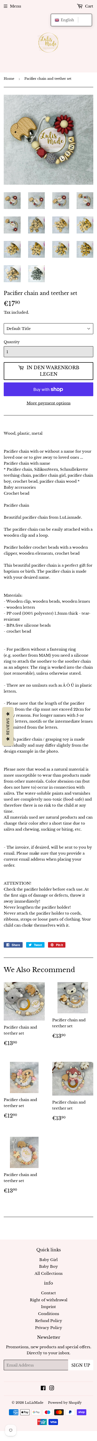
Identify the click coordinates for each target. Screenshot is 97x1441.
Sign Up (80, 1365)
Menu (15, 6)
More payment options (49, 403)
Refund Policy (48, 1320)
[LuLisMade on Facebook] (43, 1388)
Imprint (48, 1306)
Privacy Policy (48, 1327)
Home (9, 78)
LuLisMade (34, 1403)
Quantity (12, 342)
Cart (88, 6)
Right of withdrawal (48, 1300)
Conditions (48, 1313)
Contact (48, 1293)
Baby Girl (48, 1259)
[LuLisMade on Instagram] (51, 1388)
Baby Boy (48, 1266)
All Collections (49, 1273)
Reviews (8, 726)
